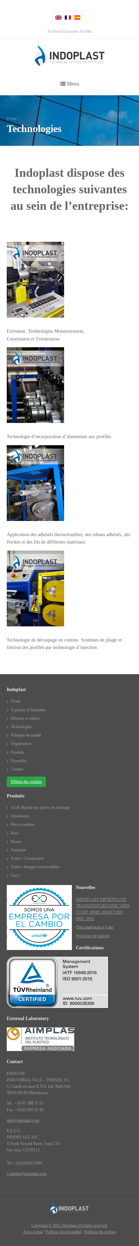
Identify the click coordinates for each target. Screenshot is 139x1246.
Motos (16, 841)
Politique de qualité (26, 735)
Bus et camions (23, 824)
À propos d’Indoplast (28, 710)
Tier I (15, 875)
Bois (14, 833)
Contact (17, 769)
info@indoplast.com (23, 1120)
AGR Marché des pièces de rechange (40, 807)
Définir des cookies (26, 781)
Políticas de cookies (100, 1231)
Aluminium (20, 816)
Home (12, 118)
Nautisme (18, 850)
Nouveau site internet (93, 935)
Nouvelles (19, 760)
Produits (17, 752)
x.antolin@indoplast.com (27, 1173)
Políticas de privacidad (63, 1231)
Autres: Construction (27, 858)
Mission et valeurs (25, 718)
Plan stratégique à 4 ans (94, 927)
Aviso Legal (33, 1231)
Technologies (21, 726)
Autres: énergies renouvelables (35, 866)
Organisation (21, 743)
